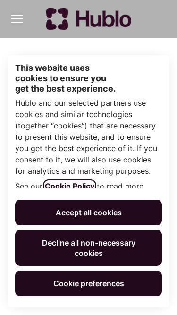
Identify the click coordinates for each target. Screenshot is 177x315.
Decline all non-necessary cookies (88, 248)
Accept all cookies (89, 212)
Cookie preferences (88, 283)
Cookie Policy (69, 186)
